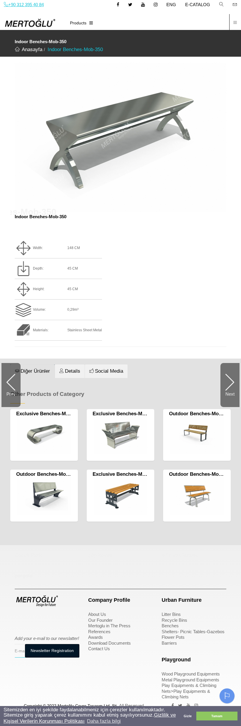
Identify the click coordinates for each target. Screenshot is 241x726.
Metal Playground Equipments (190, 679)
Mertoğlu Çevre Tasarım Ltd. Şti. (88, 705)
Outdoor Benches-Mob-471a (48, 474)
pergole (23, 576)
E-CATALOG (197, 4)
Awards (95, 637)
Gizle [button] (188, 716)
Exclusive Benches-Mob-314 (125, 474)
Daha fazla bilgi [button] (104, 721)
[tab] (32, 371)
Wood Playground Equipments (191, 673)
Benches (170, 625)
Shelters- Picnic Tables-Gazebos (193, 631)
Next (230, 393)
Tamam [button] (216, 716)
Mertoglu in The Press (109, 625)
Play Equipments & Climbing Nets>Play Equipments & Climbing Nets (189, 691)
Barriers (169, 643)
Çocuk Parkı (29, 555)
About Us (97, 614)
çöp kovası (100, 555)
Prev (11, 393)
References (99, 631)
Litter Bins (171, 614)
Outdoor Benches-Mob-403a (201, 474)
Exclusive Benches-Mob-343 (125, 413)
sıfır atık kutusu (180, 555)
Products (78, 23)
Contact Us (99, 648)
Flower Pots (173, 637)
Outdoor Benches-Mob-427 (200, 413)
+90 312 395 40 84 (26, 4)
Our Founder (100, 620)
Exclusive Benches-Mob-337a (50, 413)
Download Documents (109, 643)
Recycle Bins (174, 620)
